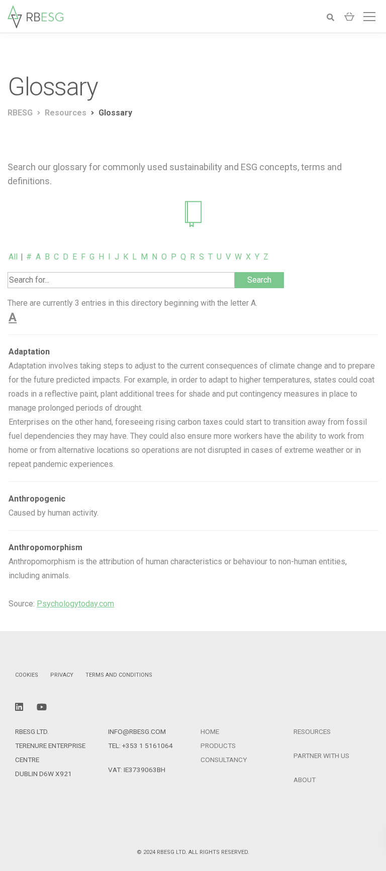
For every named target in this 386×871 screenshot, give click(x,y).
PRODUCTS (218, 745)
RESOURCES (312, 731)
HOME (210, 731)
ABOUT (305, 780)
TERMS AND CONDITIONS (118, 675)
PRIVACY (61, 675)
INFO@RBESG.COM (137, 731)
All (13, 257)
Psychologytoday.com (75, 603)
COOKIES (26, 675)
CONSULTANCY (224, 760)
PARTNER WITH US (321, 756)
